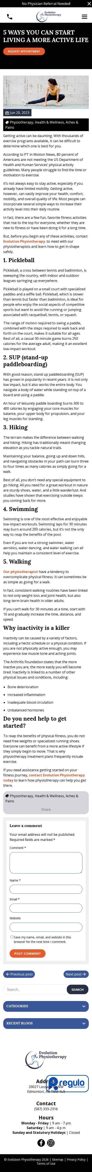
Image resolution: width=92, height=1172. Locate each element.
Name (15, 880)
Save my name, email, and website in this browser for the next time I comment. (42, 939)
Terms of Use (46, 1163)
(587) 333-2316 (46, 1109)
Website (15, 918)
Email (15, 899)
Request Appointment (24, 51)
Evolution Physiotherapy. (24, 241)
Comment (18, 848)
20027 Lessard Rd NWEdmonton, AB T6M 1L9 (46, 1089)
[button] (89, 3)
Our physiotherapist (20, 571)
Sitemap (57, 1159)
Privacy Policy (76, 1159)
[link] (41, 1143)
